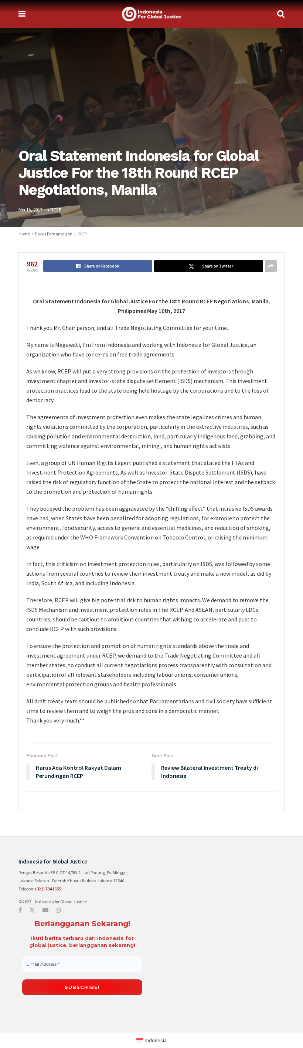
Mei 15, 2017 (30, 210)
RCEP (56, 210)
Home (24, 234)
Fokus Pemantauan (53, 234)
